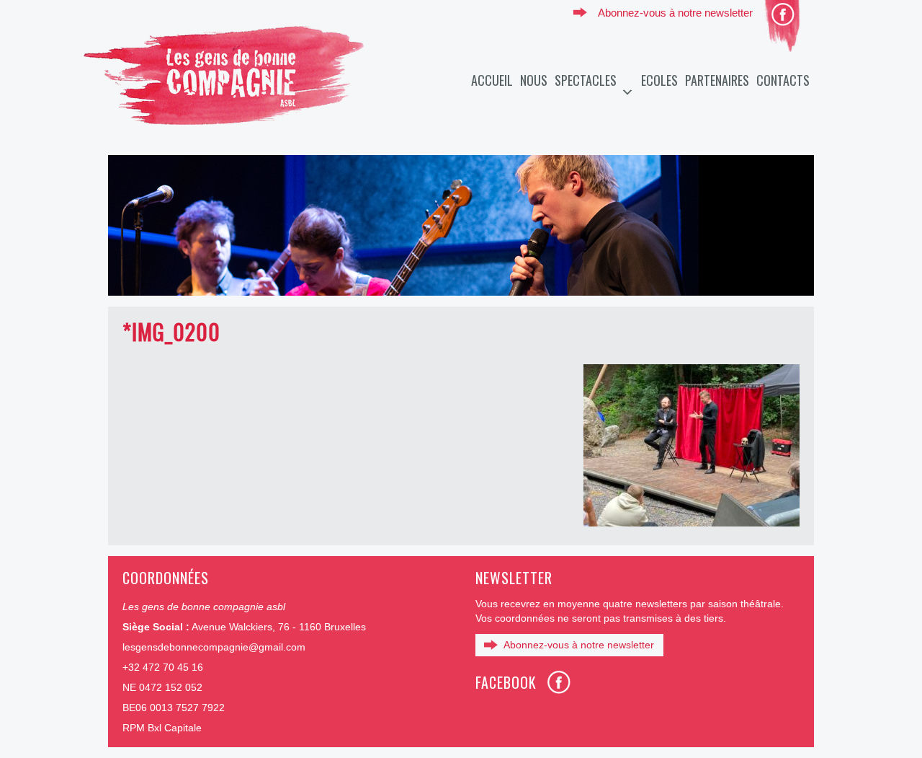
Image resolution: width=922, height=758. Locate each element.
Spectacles (586, 80)
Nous (533, 80)
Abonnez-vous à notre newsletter (675, 12)
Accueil (492, 80)
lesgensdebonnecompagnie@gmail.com (213, 647)
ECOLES (659, 80)
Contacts (783, 80)
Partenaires (717, 80)
